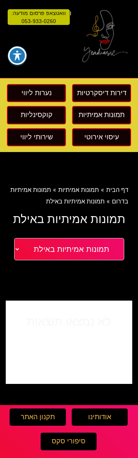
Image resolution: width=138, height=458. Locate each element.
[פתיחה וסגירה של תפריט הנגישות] (17, 55)
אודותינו (99, 417)
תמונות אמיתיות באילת (75, 201)
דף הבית (117, 190)
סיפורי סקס (68, 441)
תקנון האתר (38, 417)
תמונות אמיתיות (78, 190)
